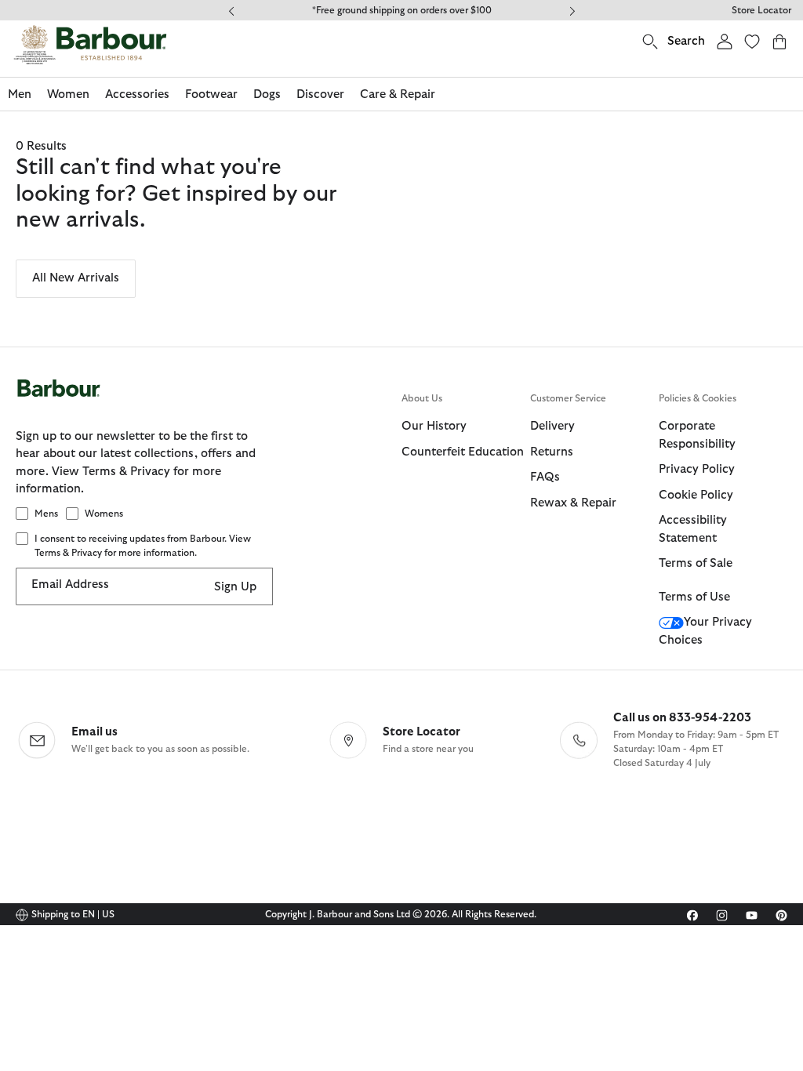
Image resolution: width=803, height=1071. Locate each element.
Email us (94, 732)
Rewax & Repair (573, 503)
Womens (104, 513)
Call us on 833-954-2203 (682, 718)
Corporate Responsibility (697, 435)
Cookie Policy (696, 495)
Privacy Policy (697, 469)
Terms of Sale (695, 563)
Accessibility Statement (693, 529)
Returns (551, 452)
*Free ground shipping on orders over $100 (402, 10)
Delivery (552, 426)
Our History (434, 426)
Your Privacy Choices (705, 631)
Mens (46, 513)
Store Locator (761, 10)
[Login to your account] (724, 41)
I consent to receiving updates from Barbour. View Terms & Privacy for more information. (143, 545)
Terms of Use (694, 597)
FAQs (545, 477)
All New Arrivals (75, 278)
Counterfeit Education (463, 452)
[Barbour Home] (90, 44)
